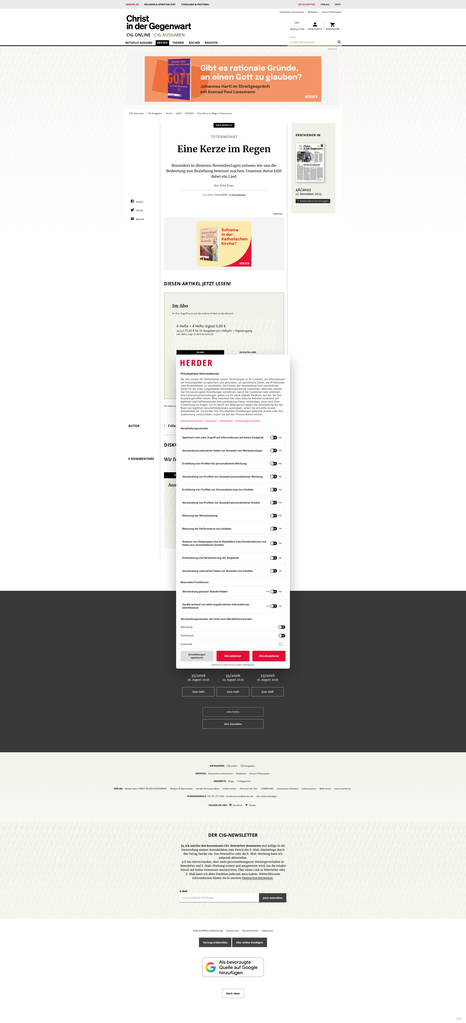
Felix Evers (227, 185)
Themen (178, 43)
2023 (178, 113)
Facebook (237, 805)
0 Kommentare (238, 195)
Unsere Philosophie (331, 11)
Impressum (267, 930)
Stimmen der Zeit (248, 788)
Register (211, 43)
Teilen (139, 202)
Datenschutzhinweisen (257, 878)
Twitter (252, 805)
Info (337, 4)
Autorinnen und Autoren (292, 11)
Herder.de (132, 4)
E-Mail (183, 891)
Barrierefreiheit (250, 930)
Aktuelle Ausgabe (138, 43)
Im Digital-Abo (247, 352)
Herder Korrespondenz (207, 788)
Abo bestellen (233, 724)
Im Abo (200, 352)
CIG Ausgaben (169, 35)
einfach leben (229, 788)
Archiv (162, 43)
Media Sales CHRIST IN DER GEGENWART (146, 788)
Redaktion (313, 11)
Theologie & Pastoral (195, 4)
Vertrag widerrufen (215, 942)
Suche (292, 37)
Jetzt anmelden (272, 898)
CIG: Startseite (136, 113)
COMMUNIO (267, 788)
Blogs (231, 781)
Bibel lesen (325, 788)
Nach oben (233, 993)
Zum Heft (198, 691)
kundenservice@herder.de (239, 796)
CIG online (139, 35)
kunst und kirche (342, 788)
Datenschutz (232, 930)
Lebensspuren (309, 788)
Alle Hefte (233, 711)
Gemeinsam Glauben (287, 788)
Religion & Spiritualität (160, 4)
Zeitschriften (306, 4)
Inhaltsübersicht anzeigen (314, 200)
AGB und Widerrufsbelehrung (208, 930)
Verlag (325, 4)
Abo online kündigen (266, 796)
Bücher (194, 43)
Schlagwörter (244, 781)
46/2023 (189, 113)
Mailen (140, 219)
